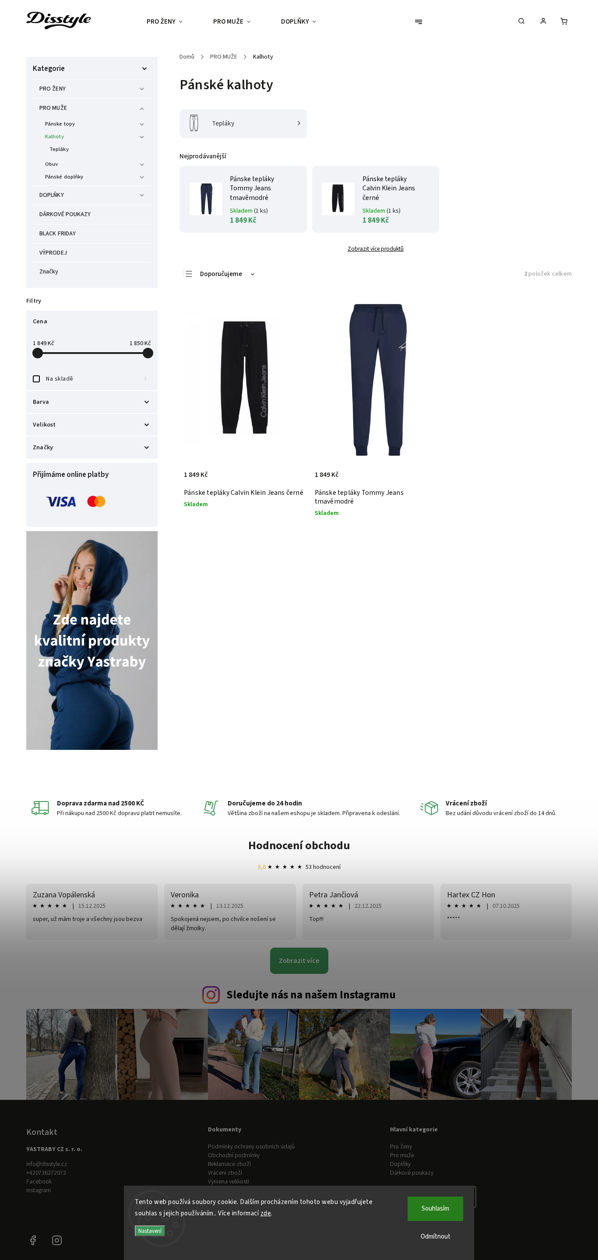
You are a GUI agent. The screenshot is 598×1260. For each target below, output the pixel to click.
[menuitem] (172, 22)
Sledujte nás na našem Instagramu (311, 995)
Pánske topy (60, 124)
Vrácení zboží (225, 1173)
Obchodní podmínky (234, 1155)
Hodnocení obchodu (299, 845)
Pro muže (402, 1155)
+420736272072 (46, 1173)
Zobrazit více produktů (376, 249)
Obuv (51, 164)
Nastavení (150, 1231)
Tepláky (59, 149)
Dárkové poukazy (411, 1173)
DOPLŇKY (51, 195)
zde (265, 1213)
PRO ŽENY (52, 88)
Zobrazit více (299, 961)
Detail (290, 479)
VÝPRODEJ (53, 252)
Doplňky (400, 1164)
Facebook (39, 1181)
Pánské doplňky (64, 177)
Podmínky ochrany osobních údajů (251, 1146)
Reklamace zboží (229, 1164)
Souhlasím (435, 1208)
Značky (49, 271)
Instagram (38, 1190)
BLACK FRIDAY (57, 233)
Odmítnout (435, 1236)
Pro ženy (401, 1146)
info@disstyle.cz (46, 1164)
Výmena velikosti (228, 1181)
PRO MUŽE (53, 108)
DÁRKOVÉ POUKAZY (65, 214)
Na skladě (96, 378)
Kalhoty (54, 136)
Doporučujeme (221, 274)
